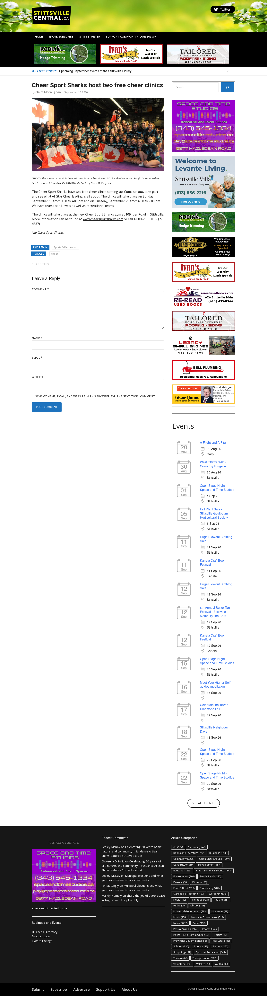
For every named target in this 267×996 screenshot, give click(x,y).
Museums (219, 911)
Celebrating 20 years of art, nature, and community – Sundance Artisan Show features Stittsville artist (132, 851)
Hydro (179, 905)
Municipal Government (189, 911)
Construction (183, 864)
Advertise (81, 989)
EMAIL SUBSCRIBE (61, 36)
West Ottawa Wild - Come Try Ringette (213, 464)
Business (217, 853)
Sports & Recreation (65, 247)
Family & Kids (210, 876)
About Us (129, 989)
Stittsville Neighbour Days (214, 729)
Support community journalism (131, 36)
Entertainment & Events (213, 870)
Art (178, 847)
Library (197, 905)
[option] (147, 71)
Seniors (220, 946)
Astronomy (196, 847)
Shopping (182, 952)
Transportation (204, 958)
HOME (39, 36)
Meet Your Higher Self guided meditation (215, 684)
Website (38, 377)
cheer (54, 253)
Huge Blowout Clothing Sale (216, 538)
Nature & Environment (207, 917)
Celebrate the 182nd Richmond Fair (214, 706)
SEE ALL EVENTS (203, 803)
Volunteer (182, 964)
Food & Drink (183, 888)
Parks (199, 923)
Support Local (41, 936)
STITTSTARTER (89, 36)
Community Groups (214, 858)
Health (180, 899)
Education (182, 870)
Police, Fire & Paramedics (191, 935)
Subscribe (58, 989)
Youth (221, 964)
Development (209, 864)
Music (179, 917)
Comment (40, 289)
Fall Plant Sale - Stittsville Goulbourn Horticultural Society (214, 513)
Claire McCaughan (48, 92)
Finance (180, 882)
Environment (183, 876)
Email (37, 357)
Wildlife (203, 964)
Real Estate (221, 940)
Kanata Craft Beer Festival (212, 562)
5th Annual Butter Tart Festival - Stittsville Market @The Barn (215, 611)
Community (183, 858)
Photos (209, 929)
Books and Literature (188, 853)
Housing (221, 899)
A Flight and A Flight (214, 442)
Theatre (180, 958)
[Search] (227, 87)
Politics (220, 935)
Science (201, 946)
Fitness (199, 882)
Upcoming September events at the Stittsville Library (95, 71)
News (180, 923)
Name (37, 338)
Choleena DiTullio (113, 861)
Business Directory (44, 932)
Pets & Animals (185, 929)
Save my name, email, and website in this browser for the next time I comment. (95, 396)
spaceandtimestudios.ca (49, 908)
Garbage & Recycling (188, 893)
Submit (38, 989)
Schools (181, 946)
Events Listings (42, 941)
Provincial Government (190, 940)
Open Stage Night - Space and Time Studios (217, 487)
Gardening (217, 893)
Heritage (200, 899)
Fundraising (210, 888)
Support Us (105, 989)
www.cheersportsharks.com (103, 219)
